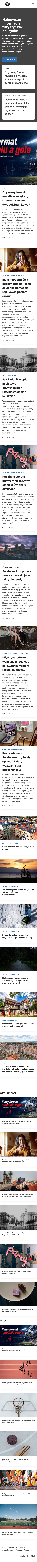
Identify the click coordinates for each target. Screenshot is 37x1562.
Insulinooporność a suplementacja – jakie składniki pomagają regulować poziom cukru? (17, 106)
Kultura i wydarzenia (10, 843)
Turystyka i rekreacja (10, 886)
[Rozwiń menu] (33, 3)
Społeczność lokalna (10, 375)
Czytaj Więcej (9, 340)
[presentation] (18, 157)
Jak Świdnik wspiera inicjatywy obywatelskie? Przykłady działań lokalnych (16, 388)
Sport (7, 68)
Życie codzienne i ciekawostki (15, 96)
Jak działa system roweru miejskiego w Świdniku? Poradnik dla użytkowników (18, 892)
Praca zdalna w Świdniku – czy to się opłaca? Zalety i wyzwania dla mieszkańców (16, 761)
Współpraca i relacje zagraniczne (15, 653)
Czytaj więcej (9, 238)
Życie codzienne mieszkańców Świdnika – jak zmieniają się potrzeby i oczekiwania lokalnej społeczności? (18, 1069)
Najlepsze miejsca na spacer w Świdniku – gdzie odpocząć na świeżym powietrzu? (15, 980)
